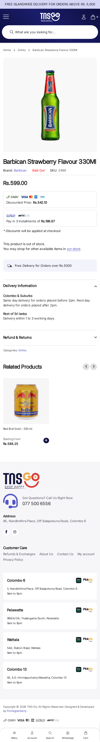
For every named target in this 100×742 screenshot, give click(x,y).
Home (7, 50)
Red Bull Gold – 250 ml (17, 429)
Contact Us (65, 554)
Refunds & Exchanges (19, 554)
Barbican (20, 170)
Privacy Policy (13, 559)
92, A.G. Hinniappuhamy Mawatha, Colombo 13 (37, 677)
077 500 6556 (47, 501)
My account (86, 554)
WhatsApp (68, 737)
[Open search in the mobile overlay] (50, 32)
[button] (50, 288)
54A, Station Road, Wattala (23, 648)
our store (73, 249)
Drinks (22, 50)
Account (32, 737)
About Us (46, 554)
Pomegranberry (16, 711)
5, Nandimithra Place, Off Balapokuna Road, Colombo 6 (42, 588)
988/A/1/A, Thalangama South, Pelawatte (33, 618)
